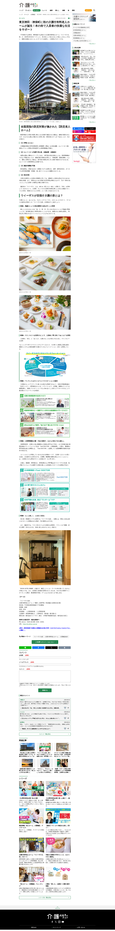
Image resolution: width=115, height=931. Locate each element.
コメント (25, 669)
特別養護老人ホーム (78, 38)
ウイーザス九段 (38, 636)
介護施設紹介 (64, 636)
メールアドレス (27, 662)
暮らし (57, 10)
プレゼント (28, 10)
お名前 (24, 655)
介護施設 (33, 14)
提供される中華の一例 (25, 331)
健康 (51, 10)
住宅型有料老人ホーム (79, 30)
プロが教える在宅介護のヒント (82, 40)
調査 (73, 10)
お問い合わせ (81, 927)
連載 (63, 10)
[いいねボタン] (65, 708)
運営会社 (34, 927)
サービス (36, 10)
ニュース (44, 10)
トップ (21, 10)
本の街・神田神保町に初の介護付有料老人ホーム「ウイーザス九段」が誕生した (40, 121)
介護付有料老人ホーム (51, 636)
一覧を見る (91, 43)
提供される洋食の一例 (25, 292)
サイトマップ (57, 927)
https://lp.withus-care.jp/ (30, 624)
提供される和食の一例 (25, 252)
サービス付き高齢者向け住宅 (81, 27)
